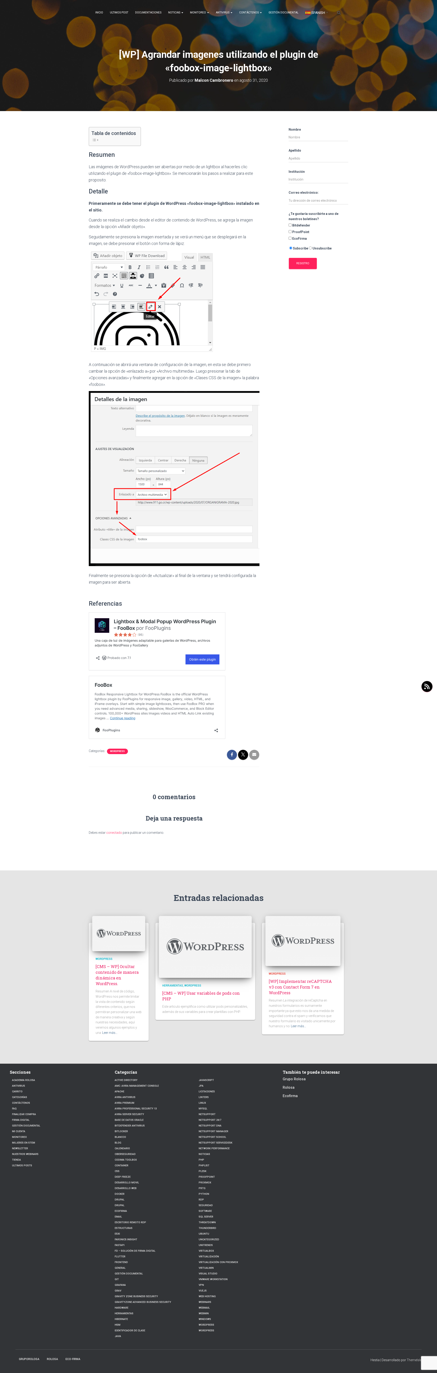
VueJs (203, 1290)
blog (118, 1142)
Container (121, 1165)
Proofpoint (207, 1176)
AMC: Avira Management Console (137, 1085)
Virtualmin (206, 1267)
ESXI (117, 1233)
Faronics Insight (126, 1239)
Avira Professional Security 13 (136, 1108)
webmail (204, 1307)
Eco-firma (73, 1359)
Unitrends (206, 1245)
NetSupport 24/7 (210, 1120)
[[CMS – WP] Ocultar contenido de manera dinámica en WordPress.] (118, 933)
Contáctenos (249, 12)
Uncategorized (209, 1239)
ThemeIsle (414, 1360)
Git (117, 1279)
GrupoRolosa (29, 1359)
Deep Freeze (123, 1176)
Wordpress (117, 751)
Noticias (174, 12)
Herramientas (172, 985)
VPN (201, 1285)
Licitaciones (207, 1091)
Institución (297, 171)
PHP (201, 1159)
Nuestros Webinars (25, 1154)
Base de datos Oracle (129, 1120)
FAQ (14, 1108)
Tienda (16, 1159)
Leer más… (109, 1033)
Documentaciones (148, 12)
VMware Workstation (213, 1279)
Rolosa (289, 1087)
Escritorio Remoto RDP (130, 1222)
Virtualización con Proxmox (218, 1262)
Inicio (99, 12)
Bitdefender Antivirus (130, 1125)
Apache (119, 1091)
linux (202, 1102)
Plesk (202, 1171)
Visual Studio (208, 1273)
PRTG (202, 1188)
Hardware (121, 1307)
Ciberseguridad (125, 1154)
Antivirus (223, 12)
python (204, 1193)
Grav (118, 1290)
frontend (121, 1262)
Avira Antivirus (125, 1097)
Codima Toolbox (126, 1159)
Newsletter (20, 1148)
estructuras (123, 1228)
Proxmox (205, 1182)
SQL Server (206, 1216)
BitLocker (121, 1131)
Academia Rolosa (23, 1080)
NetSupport (207, 1114)
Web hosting (207, 1296)
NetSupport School (212, 1137)
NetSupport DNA (210, 1125)
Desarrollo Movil (127, 1182)
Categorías (19, 1097)
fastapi (119, 1245)
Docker (119, 1193)
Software (205, 1211)
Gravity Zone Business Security (136, 1296)
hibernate (121, 1319)
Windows (205, 1319)
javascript (206, 1080)
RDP (201, 1199)
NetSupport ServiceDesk (215, 1142)
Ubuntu (204, 1233)
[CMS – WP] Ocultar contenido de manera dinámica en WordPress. (117, 975)
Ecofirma (121, 1211)
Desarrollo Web (126, 1188)
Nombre (295, 129)
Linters (204, 1097)
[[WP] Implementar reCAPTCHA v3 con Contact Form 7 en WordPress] (302, 941)
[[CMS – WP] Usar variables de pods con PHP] (205, 946)
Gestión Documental (283, 12)
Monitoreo (198, 12)
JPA (201, 1085)
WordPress (206, 1324)
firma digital (21, 1120)
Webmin (204, 1313)
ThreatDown (207, 1222)
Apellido (295, 150)
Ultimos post (119, 12)
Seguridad (206, 1205)
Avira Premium (124, 1102)
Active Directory (126, 1080)
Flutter (120, 1256)
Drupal (119, 1199)
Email (118, 1216)
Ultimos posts (22, 1165)
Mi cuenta (18, 1131)
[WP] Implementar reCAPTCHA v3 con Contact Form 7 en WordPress (300, 987)
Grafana (120, 1285)
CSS (117, 1171)
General (120, 1267)
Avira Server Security (129, 1114)
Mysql (203, 1108)
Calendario (122, 1148)
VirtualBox (206, 1250)
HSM (117, 1324)
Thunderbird (207, 1228)
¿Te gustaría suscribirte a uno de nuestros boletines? (313, 216)
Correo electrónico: (304, 192)
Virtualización (209, 1256)
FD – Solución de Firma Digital (135, 1250)
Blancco (120, 1137)
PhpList (204, 1165)
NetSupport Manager (213, 1131)
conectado (114, 832)
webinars (205, 1302)
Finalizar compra (24, 1114)
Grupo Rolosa (294, 1079)
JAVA (118, 1336)
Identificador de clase (130, 1330)
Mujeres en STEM (23, 1142)
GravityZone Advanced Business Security (143, 1302)
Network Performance (214, 1148)
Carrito (17, 1091)
